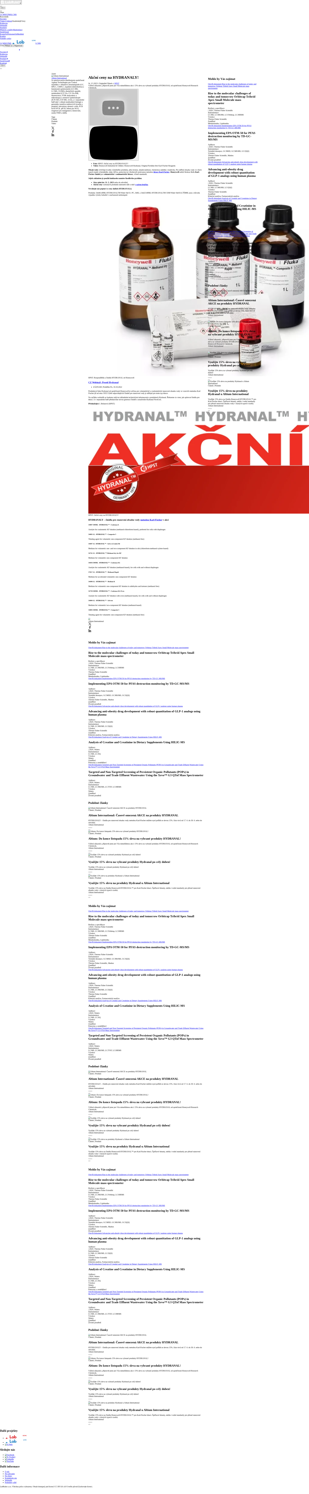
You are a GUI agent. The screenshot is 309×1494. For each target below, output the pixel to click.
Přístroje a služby (6, 30)
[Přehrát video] (113, 125)
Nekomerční (12, 34)
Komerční (4, 34)
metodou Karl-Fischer (151, 520)
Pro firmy (8, 1476)
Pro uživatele (10, 1474)
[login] (1, 68)
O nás (7, 1472)
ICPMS (8, 15)
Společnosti (4, 32)
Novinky (3, 19)
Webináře (3, 25)
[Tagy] (89, 827)
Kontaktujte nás (11, 1478)
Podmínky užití (10, 1482)
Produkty (3, 28)
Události (9, 21)
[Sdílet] (91, 827)
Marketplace (17, 30)
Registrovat (18, 46)
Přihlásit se (8, 46)
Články (3, 21)
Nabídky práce (5, 38)
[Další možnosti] (89, 829)
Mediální (20, 34)
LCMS (14, 15)
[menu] (1, 6)
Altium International (59, 78)
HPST (116, 83)
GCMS (3, 15)
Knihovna (4, 23)
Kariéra (3, 36)
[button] (67, 128)
